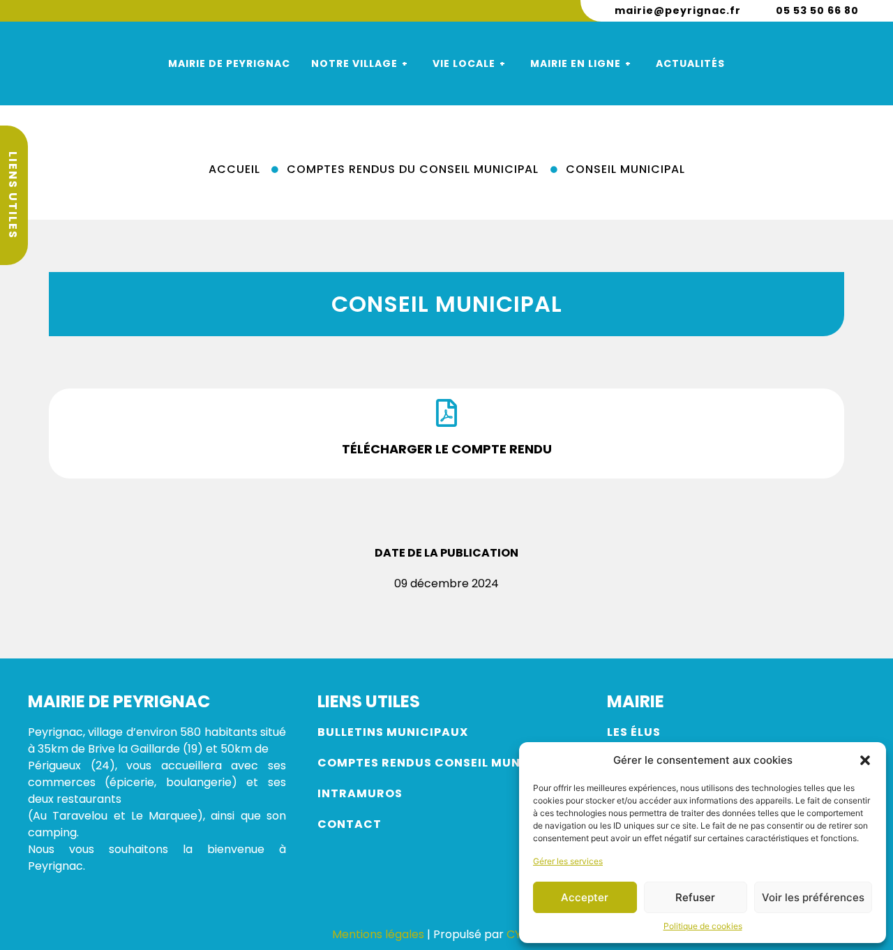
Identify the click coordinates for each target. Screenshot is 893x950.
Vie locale (464, 63)
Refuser (695, 897)
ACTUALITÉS (690, 63)
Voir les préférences (813, 897)
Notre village (354, 63)
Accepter (584, 897)
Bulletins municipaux (392, 732)
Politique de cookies (702, 926)
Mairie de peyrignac (229, 63)
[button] (865, 760)
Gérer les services (568, 861)
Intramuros (360, 793)
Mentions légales (378, 934)
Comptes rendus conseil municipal (439, 763)
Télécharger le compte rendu (447, 449)
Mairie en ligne (575, 63)
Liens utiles (13, 195)
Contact (349, 824)
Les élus (635, 732)
